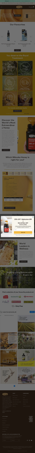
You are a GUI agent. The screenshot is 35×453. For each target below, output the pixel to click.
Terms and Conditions (27, 234)
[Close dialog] (33, 217)
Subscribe (23, 232)
